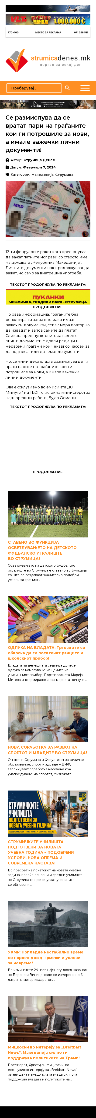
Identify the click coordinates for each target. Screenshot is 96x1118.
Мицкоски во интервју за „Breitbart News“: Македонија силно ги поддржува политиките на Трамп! (44, 1052)
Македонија (42, 175)
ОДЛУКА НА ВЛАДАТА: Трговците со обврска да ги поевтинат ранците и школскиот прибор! (46, 653)
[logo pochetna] (48, 60)
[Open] (85, 88)
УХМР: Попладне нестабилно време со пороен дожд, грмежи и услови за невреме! (45, 957)
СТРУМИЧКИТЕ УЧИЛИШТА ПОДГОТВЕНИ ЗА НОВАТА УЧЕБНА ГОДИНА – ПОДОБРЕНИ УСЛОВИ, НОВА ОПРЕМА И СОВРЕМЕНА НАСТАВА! (41, 853)
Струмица (64, 175)
